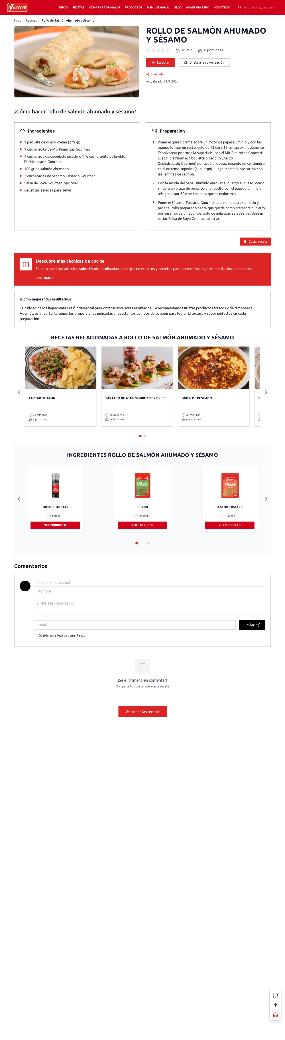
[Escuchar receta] (275, 1015)
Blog (178, 7)
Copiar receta (258, 241)
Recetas (78, 7)
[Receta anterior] (18, 392)
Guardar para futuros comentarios (62, 635)
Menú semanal (158, 7)
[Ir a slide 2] (148, 543)
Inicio (63, 7)
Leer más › (44, 278)
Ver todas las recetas (143, 712)
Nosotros (222, 7)
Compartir (157, 74)
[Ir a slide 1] (136, 543)
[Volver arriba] (275, 1005)
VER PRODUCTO (55, 525)
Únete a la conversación (206, 62)
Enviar (249, 625)
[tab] (140, 436)
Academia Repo (197, 7)
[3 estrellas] (47, 583)
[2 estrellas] (42, 583)
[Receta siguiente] (266, 392)
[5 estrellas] (56, 583)
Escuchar (163, 62)
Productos (133, 7)
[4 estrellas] (51, 583)
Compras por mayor (104, 7)
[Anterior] (18, 499)
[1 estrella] (38, 583)
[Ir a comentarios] (275, 995)
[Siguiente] (266, 499)
